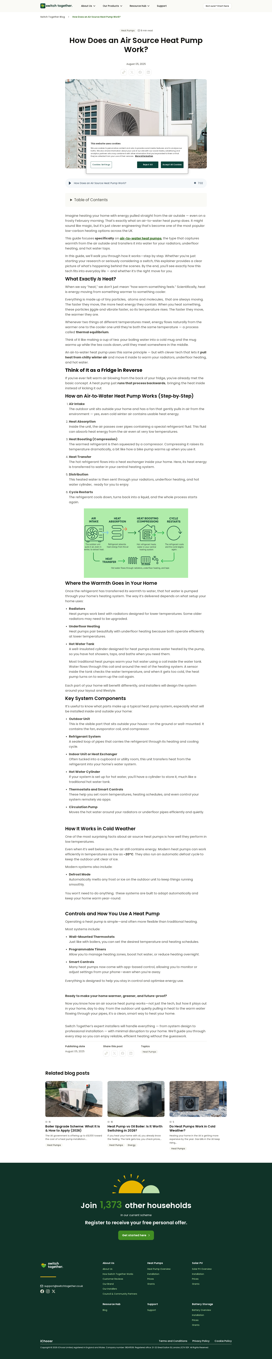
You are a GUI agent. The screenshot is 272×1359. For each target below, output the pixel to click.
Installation (153, 1274)
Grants (151, 1284)
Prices (150, 1278)
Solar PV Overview (202, 1269)
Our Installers (110, 1288)
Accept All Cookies (172, 164)
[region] (137, 155)
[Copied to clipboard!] (124, 72)
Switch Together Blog (52, 17)
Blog (105, 1310)
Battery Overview (201, 1310)
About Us (107, 1269)
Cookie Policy (223, 1341)
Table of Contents (91, 200)
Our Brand (108, 1284)
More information (144, 156)
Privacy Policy (201, 1341)
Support (162, 6)
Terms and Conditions (173, 1341)
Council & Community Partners (120, 1293)
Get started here (134, 1235)
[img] (195, 183)
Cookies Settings (101, 164)
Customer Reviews (113, 1278)
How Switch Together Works (118, 1274)
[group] (136, 183)
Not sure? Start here (217, 6)
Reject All (148, 164)
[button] (70, 183)
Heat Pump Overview (158, 1269)
